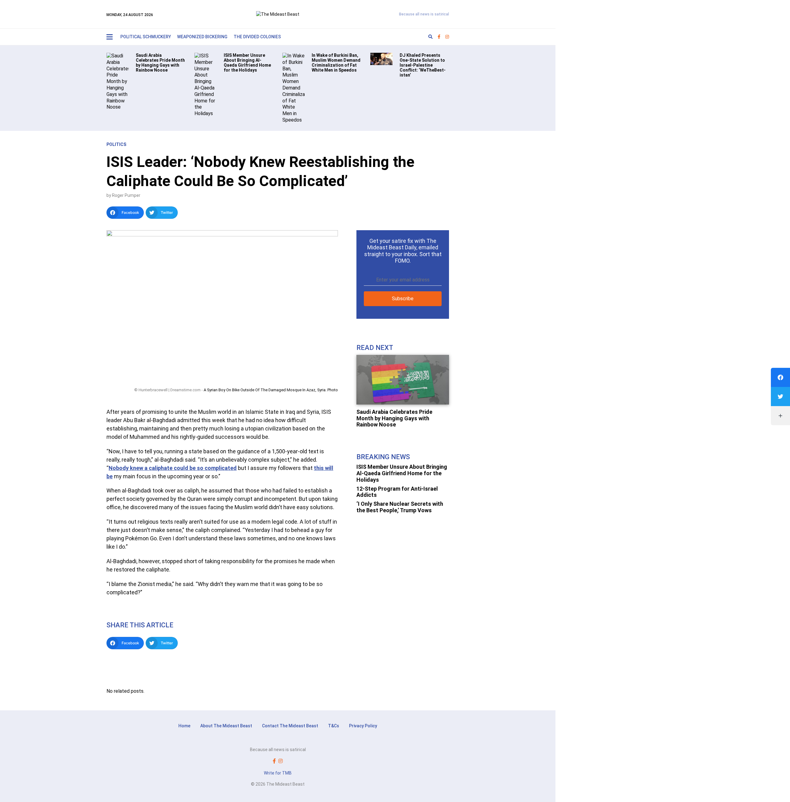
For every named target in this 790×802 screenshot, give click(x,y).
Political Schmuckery (145, 36)
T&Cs (333, 725)
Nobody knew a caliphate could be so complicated (173, 468)
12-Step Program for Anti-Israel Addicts (397, 491)
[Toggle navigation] (109, 37)
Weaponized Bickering (202, 36)
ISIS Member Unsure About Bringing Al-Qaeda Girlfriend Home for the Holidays (401, 473)
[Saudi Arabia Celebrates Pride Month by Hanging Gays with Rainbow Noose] (117, 81)
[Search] (430, 37)
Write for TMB (278, 773)
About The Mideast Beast (226, 725)
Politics (116, 144)
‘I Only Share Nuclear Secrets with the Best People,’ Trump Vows (399, 507)
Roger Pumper (126, 195)
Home (184, 725)
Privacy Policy (363, 725)
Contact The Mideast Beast (290, 725)
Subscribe (403, 298)
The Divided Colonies (257, 36)
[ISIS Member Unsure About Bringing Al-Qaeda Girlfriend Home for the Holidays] (205, 84)
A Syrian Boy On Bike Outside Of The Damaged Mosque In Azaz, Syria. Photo (271, 390)
